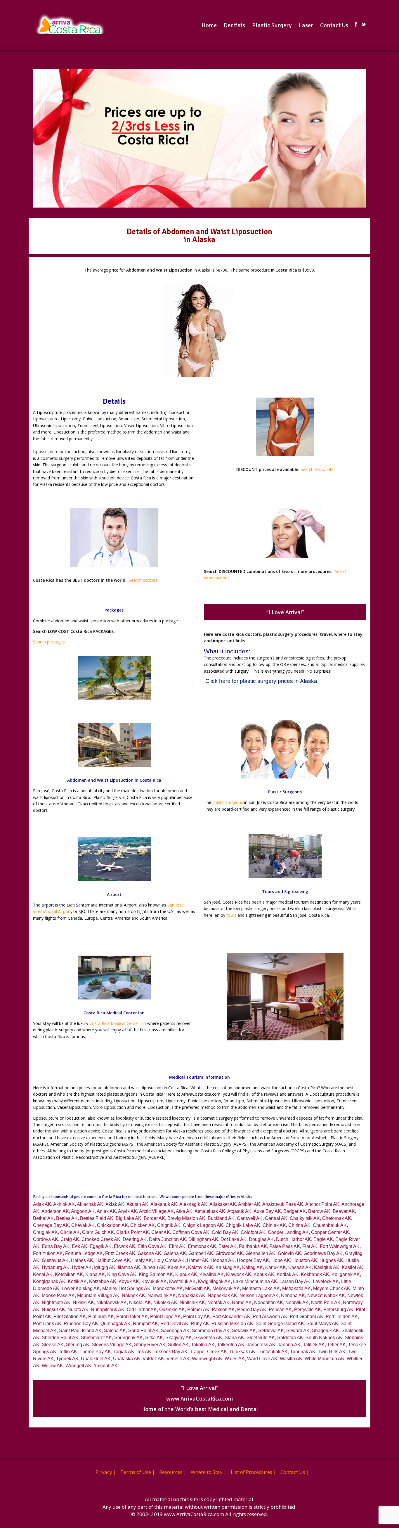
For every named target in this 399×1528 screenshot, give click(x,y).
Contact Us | (294, 1472)
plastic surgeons (227, 802)
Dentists (234, 25)
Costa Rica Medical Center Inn (117, 1023)
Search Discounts (317, 469)
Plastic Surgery (272, 25)
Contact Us (334, 25)
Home (209, 25)
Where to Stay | (208, 1472)
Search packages (49, 642)
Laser (306, 25)
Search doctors (143, 580)
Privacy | (106, 1472)
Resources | (172, 1472)
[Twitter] (363, 24)
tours (231, 915)
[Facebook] (356, 24)
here (224, 681)
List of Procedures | (253, 1472)
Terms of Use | (137, 1472)
